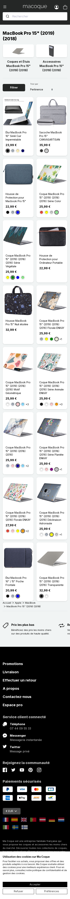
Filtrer (14, 87)
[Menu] (13, 7)
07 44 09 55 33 (20, 728)
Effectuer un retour (19, 680)
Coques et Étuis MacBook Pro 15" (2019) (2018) (18, 66)
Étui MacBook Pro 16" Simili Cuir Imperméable (16, 136)
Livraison (11, 672)
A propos (11, 688)
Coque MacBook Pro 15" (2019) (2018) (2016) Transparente (51, 581)
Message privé (19, 751)
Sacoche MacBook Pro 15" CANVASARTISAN (50, 136)
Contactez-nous (17, 697)
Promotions (13, 664)
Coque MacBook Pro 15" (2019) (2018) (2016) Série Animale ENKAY (51, 388)
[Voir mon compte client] (56, 7)
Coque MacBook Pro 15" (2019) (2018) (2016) (18, 451)
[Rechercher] (7, 16)
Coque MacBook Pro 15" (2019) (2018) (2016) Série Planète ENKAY (51, 453)
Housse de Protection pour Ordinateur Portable (51, 259)
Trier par (34, 84)
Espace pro (13, 705)
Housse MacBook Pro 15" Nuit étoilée (17, 322)
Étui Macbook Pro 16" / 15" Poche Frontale (16, 581)
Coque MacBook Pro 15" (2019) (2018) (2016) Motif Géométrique (18, 388)
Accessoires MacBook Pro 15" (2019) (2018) (51, 66)
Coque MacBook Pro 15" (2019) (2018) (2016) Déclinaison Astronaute (51, 518)
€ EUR (9, 811)
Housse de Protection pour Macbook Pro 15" (16, 197)
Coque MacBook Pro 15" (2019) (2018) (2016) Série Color (51, 197)
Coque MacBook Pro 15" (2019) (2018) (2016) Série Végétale (18, 261)
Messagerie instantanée (26, 740)
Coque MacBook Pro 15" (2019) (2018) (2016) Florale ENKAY (51, 324)
